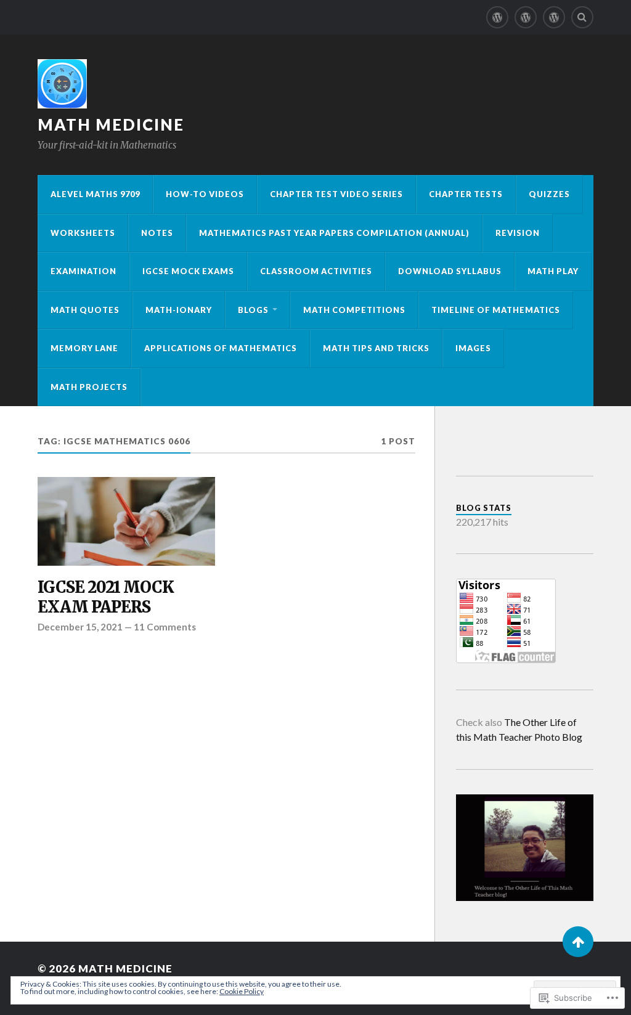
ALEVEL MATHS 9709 (95, 194)
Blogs (253, 310)
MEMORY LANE (84, 348)
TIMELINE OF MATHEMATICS (495, 310)
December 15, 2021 (80, 626)
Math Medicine (111, 124)
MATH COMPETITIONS (354, 310)
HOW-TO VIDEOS (205, 194)
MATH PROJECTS (89, 387)
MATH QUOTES (85, 310)
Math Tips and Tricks (376, 348)
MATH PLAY (553, 271)
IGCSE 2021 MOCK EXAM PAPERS (106, 597)
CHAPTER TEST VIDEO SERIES (336, 194)
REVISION (517, 233)
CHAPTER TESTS (466, 194)
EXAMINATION (83, 271)
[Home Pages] (526, 17)
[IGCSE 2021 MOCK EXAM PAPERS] (126, 521)
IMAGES (473, 348)
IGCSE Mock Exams (188, 271)
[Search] (582, 17)
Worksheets (83, 233)
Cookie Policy (241, 991)
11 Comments (165, 626)
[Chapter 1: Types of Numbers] (554, 17)
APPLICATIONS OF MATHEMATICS (220, 348)
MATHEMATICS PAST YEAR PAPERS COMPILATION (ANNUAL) (334, 233)
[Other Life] (497, 17)
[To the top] (578, 941)
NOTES (157, 233)
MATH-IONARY (178, 310)
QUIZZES (549, 194)
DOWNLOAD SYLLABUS (450, 271)
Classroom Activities (316, 271)
